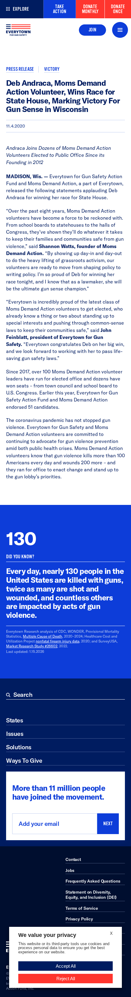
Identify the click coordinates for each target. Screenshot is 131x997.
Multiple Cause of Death (42, 636)
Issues (14, 733)
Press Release (20, 69)
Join (92, 30)
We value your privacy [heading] (47, 935)
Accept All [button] (66, 966)
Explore (21, 9)
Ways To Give (24, 760)
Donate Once (118, 9)
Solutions (18, 747)
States (14, 720)
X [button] (111, 933)
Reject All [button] (65, 978)
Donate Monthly (90, 9)
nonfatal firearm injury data (57, 641)
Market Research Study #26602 (31, 646)
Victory (51, 69)
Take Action (59, 9)
